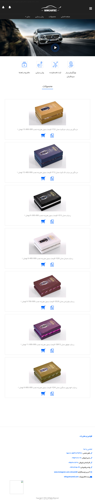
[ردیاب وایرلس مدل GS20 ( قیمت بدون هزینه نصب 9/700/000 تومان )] (47, 285)
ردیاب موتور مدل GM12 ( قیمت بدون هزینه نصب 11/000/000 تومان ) (47, 344)
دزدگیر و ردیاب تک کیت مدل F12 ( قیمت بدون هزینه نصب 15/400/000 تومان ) (47, 172)
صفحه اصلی (65, 17)
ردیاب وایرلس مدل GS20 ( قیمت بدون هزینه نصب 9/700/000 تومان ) (47, 301)
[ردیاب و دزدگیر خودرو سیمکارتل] (51, 8)
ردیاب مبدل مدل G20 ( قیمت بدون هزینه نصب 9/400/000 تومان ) (47, 258)
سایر (28, 17)
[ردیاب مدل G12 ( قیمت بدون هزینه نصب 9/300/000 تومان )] (47, 199)
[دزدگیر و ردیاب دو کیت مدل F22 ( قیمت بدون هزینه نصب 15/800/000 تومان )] (47, 112)
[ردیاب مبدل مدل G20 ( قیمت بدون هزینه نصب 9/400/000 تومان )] (47, 242)
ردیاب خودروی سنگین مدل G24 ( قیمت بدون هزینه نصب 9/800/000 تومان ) (47, 387)
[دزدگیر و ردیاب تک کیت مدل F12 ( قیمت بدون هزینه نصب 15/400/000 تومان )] (47, 155)
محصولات (52, 17)
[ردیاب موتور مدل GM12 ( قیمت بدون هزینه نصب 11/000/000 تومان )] (47, 328)
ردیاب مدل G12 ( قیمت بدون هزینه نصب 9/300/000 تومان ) (47, 215)
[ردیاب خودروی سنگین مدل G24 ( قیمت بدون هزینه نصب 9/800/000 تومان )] (47, 371)
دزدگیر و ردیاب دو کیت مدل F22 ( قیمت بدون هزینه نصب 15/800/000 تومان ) (47, 129)
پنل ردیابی (39, 17)
